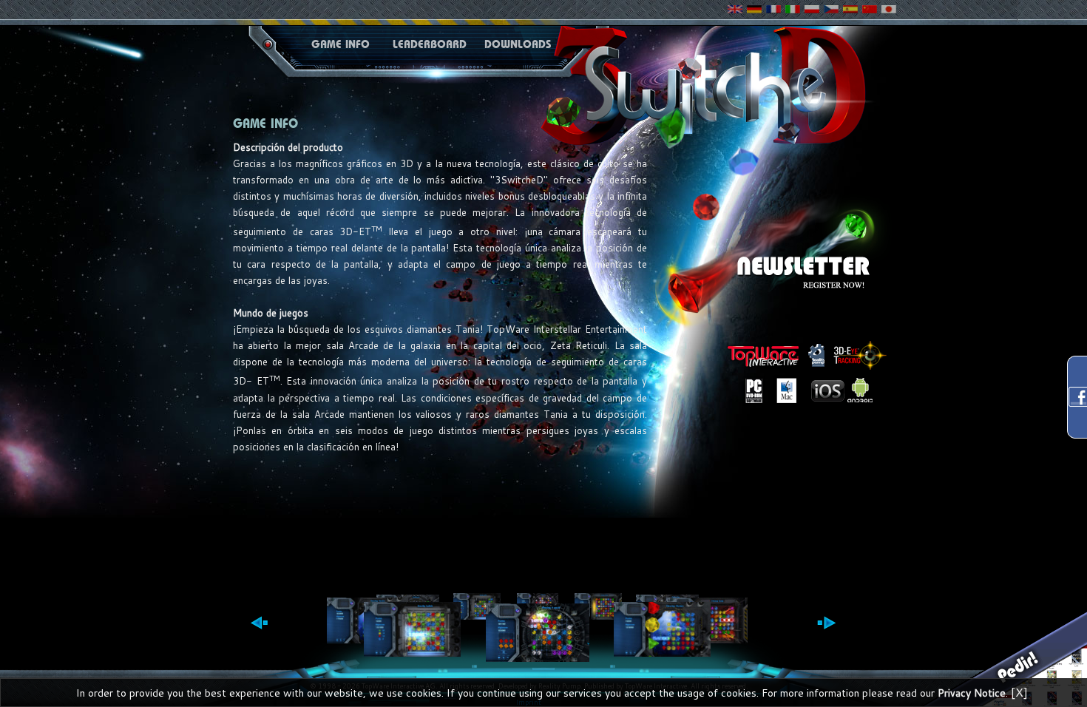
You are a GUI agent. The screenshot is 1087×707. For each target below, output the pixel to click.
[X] (1019, 691)
